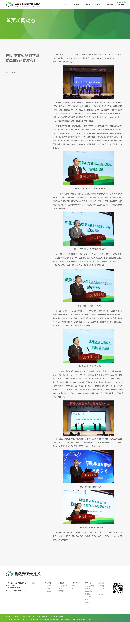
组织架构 (48, 591)
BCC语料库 (88, 591)
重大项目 (74, 586)
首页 (66, 4)
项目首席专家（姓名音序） (62, 587)
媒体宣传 (101, 588)
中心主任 (48, 588)
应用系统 (88, 597)
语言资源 (88, 594)
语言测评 (88, 602)
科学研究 (98, 4)
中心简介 (48, 586)
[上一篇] (111, 50)
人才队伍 (87, 4)
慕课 (86, 599)
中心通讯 (101, 594)
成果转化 (74, 591)
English (119, 2)
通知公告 (101, 591)
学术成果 (74, 588)
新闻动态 (101, 586)
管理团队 (61, 591)
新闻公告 (121, 4)
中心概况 (76, 4)
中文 (125, 2)
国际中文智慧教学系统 (89, 587)
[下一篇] (118, 50)
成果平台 (110, 4)
